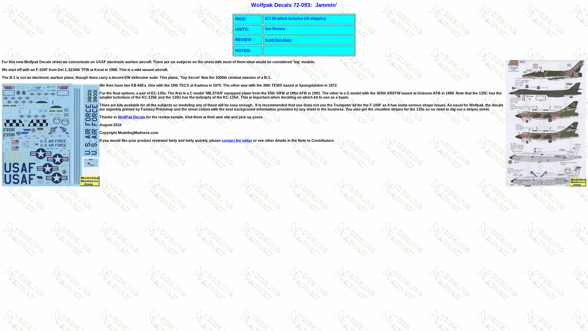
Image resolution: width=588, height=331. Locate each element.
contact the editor (237, 141)
